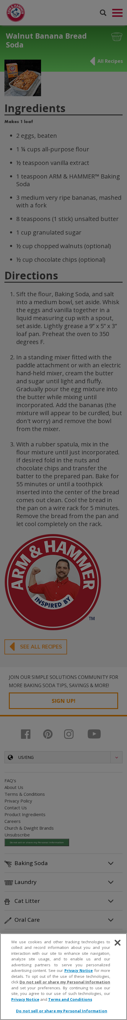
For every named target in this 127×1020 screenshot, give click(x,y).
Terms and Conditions (70, 999)
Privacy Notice (78, 970)
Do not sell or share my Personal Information (61, 1011)
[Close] (117, 942)
